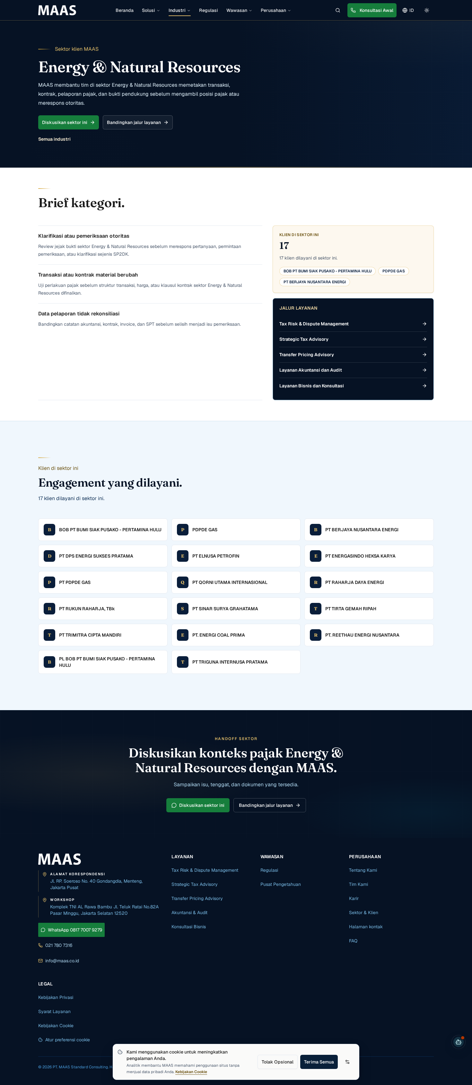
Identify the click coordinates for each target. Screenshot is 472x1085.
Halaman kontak (366, 927)
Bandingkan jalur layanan (134, 122)
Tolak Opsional (277, 1062)
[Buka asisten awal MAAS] (458, 1042)
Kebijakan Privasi (55, 997)
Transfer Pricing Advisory (197, 898)
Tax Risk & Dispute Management (204, 870)
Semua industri (54, 139)
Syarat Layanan (54, 1011)
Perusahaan (273, 10)
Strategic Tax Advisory (194, 884)
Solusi (148, 10)
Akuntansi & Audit (189, 912)
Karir (354, 898)
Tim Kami (358, 884)
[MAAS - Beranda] (57, 10)
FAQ (353, 941)
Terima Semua (319, 1062)
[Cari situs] (338, 10)
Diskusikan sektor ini (64, 122)
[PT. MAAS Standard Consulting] (59, 859)
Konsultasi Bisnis (188, 927)
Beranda (125, 10)
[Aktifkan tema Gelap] (427, 10)
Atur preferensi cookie (67, 1040)
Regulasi (208, 10)
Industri (177, 10)
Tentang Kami (363, 870)
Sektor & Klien (363, 912)
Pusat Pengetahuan (280, 884)
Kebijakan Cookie (191, 1071)
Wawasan (236, 10)
